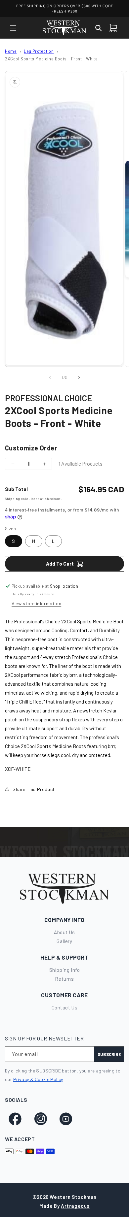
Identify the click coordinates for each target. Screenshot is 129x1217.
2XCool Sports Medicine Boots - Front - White (51, 58)
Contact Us (65, 1007)
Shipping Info (64, 970)
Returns (64, 979)
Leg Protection (39, 51)
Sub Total (16, 489)
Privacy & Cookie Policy (38, 1079)
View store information (36, 603)
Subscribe (109, 1054)
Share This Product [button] (34, 789)
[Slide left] (50, 377)
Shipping (12, 499)
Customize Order (31, 448)
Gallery (64, 941)
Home (11, 51)
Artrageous (75, 1206)
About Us (64, 932)
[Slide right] (79, 377)
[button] (13, 28)
